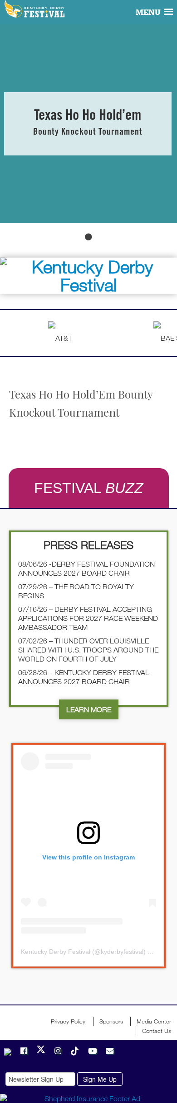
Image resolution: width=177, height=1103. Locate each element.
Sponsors (111, 1021)
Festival (88, 488)
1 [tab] (88, 236)
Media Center (154, 1021)
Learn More (88, 709)
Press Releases (88, 544)
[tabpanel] (88, 123)
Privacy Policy (68, 1021)
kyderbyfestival (122, 951)
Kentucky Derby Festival (35, 9)
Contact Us (156, 1030)
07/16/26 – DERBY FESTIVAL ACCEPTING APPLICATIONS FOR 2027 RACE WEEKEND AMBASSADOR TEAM (88, 618)
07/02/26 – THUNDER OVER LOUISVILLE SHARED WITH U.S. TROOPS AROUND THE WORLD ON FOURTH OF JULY (88, 650)
